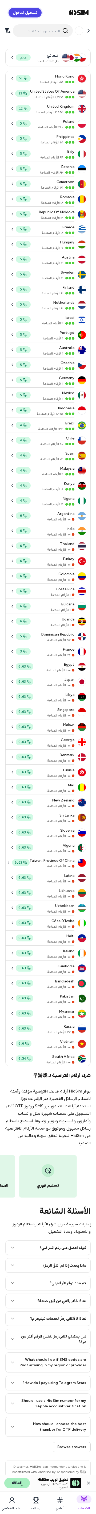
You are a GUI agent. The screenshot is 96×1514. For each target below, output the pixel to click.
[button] (48, 1248)
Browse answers (71, 1447)
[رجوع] (88, 31)
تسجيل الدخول (25, 12)
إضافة (17, 1483)
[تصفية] (7, 31)
